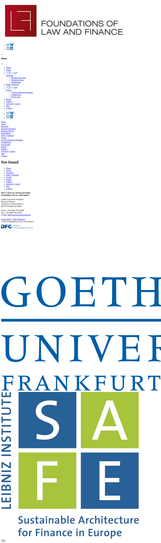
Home (3, 122)
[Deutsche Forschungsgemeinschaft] (17, 228)
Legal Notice (6, 219)
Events (3, 138)
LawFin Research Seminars (12, 140)
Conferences (6, 142)
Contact (4, 156)
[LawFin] (64, 40)
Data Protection (19, 219)
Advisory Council (8, 151)
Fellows (4, 149)
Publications (6, 133)
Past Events (5, 145)
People (3, 147)
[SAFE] (70, 538)
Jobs (3, 154)
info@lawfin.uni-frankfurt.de (19, 215)
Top (3, 541)
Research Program (8, 129)
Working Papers (7, 131)
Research (4, 126)
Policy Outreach (7, 135)
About (3, 124)
